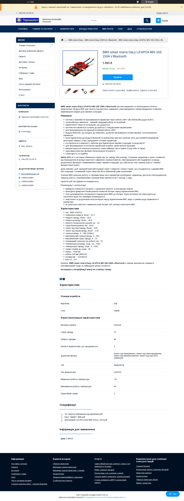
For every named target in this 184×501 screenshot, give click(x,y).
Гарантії (22, 56)
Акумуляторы (141, 476)
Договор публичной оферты (31, 51)
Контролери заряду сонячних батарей (152, 470)
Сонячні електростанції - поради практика (29, 484)
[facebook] (61, 279)
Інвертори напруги (144, 473)
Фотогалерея (24, 90)
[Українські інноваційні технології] (27, 22)
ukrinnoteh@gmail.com (30, 174)
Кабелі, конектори (143, 483)
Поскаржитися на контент (94, 497)
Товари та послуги (42, 29)
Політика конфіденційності (115, 497)
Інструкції (23, 67)
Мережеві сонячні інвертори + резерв (68, 470)
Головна (22, 29)
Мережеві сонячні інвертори (64, 467)
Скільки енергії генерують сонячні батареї (112, 477)
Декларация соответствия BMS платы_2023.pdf (86, 420)
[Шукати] (147, 20)
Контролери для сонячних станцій (109, 473)
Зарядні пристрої (88, 29)
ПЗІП (120, 29)
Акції (21, 79)
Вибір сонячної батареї (104, 470)
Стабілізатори (144, 29)
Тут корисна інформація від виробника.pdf (83, 414)
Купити (117, 77)
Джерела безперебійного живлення (68, 477)
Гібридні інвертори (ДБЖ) (147, 480)
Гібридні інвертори (61, 464)
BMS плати (107, 29)
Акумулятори (67, 29)
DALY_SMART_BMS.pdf (75, 417)
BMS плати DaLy (76, 40)
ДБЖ (129, 29)
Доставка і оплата (27, 62)
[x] (64, 279)
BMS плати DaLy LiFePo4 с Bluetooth (101, 40)
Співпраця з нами (26, 73)
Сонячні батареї (143, 466)
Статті (21, 95)
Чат (174, 494)
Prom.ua (105, 495)
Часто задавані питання (29, 84)
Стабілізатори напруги (62, 481)
